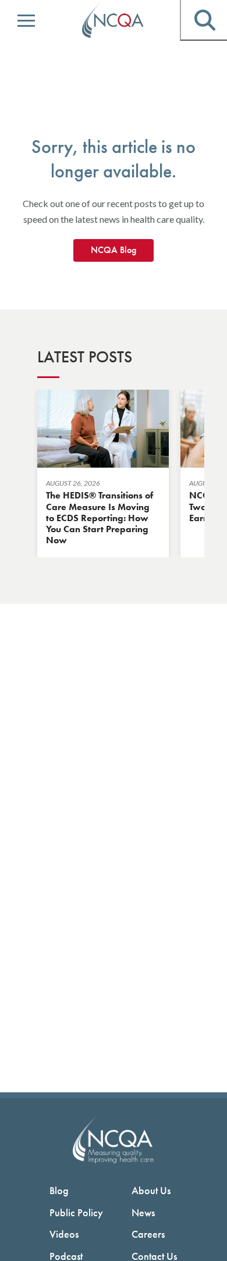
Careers (148, 1234)
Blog (59, 1190)
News (143, 1212)
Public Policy (76, 1212)
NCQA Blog (113, 250)
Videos (64, 1234)
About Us (151, 1190)
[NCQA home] (113, 21)
